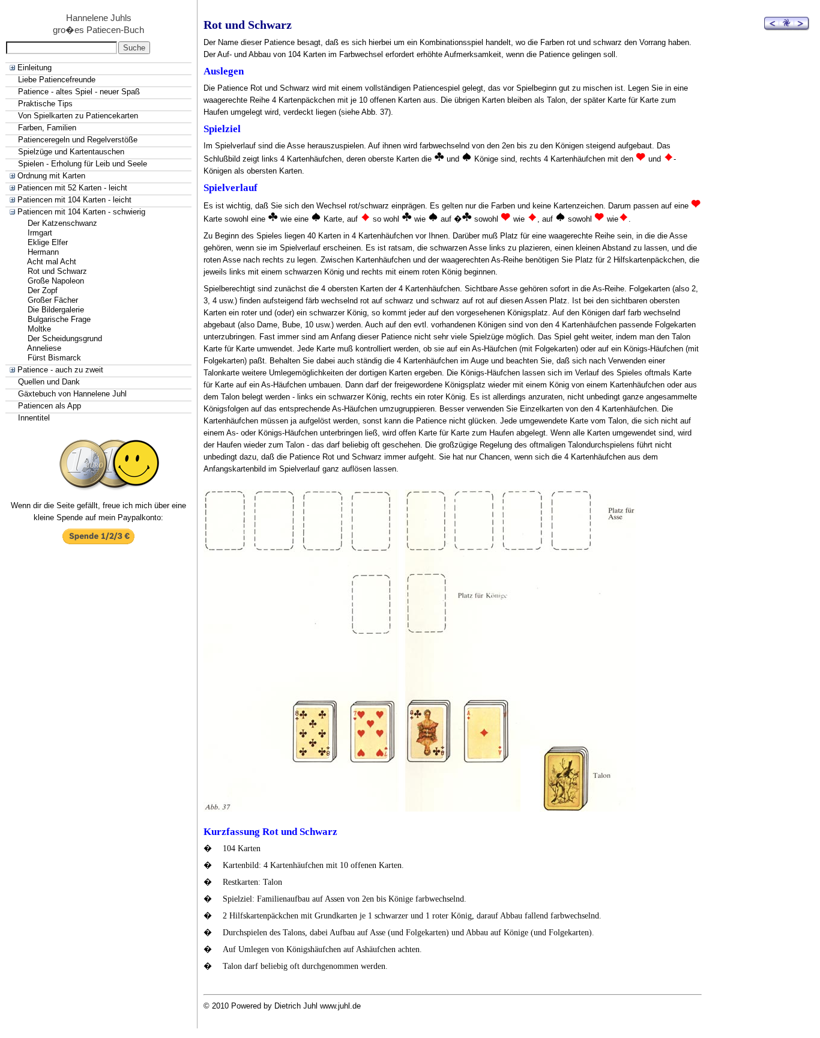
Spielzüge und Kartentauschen (71, 151)
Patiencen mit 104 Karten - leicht (74, 199)
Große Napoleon (56, 280)
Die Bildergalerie (56, 309)
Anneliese (44, 348)
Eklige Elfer (48, 242)
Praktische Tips (45, 103)
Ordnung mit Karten (51, 175)
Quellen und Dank (49, 381)
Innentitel (34, 417)
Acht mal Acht (51, 261)
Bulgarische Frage (59, 319)
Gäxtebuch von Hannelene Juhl (72, 393)
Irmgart (40, 232)
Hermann (43, 251)
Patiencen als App (49, 405)
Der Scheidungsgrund (65, 338)
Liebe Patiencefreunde (56, 79)
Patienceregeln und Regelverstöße (77, 139)
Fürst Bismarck (54, 357)
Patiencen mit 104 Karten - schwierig (81, 211)
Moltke (39, 328)
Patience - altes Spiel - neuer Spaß (79, 91)
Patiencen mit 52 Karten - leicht (72, 187)
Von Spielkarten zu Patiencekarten (78, 115)
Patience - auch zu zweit (60, 369)
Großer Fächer (53, 300)
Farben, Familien (47, 127)
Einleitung (34, 67)
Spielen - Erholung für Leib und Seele (82, 163)
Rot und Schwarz (57, 271)
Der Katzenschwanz (62, 223)
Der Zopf (43, 290)
